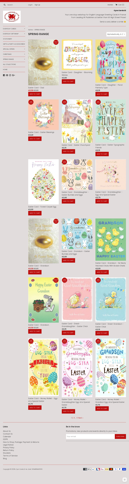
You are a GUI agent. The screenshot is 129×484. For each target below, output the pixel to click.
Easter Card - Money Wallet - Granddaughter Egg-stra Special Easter (76, 402)
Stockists (7, 453)
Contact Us (7, 434)
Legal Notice (8, 445)
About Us (7, 431)
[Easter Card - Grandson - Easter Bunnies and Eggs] (77, 233)
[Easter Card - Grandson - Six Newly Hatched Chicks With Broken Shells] (110, 239)
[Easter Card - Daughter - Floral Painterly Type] (110, 61)
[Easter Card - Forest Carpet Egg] (43, 181)
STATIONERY (7, 39)
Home (30, 30)
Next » (80, 418)
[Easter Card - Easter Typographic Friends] (110, 121)
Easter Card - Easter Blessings (41, 132)
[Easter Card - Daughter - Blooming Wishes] (77, 54)
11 (77, 418)
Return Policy (8, 450)
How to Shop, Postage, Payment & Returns (21, 442)
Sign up (37, 5)
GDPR (5, 439)
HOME (5, 69)
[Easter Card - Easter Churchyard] (77, 121)
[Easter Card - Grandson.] (43, 300)
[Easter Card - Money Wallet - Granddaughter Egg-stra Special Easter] (77, 367)
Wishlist (110, 5)
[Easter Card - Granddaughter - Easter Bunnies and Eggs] (77, 174)
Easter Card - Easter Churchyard (76, 145)
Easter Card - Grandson (38, 266)
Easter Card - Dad (36, 87)
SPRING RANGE (14, 59)
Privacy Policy (8, 447)
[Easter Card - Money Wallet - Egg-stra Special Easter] (43, 367)
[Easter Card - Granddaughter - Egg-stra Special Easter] (110, 174)
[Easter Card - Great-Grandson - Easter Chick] (110, 299)
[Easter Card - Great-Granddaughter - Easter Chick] (77, 299)
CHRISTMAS (14, 54)
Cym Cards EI (20, 469)
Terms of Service (10, 456)
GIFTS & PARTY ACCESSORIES (14, 44)
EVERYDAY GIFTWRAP (14, 34)
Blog (5, 458)
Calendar (7, 436)
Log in (30, 5)
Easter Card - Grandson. (38, 325)
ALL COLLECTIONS (9, 64)
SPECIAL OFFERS (14, 49)
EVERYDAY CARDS (14, 29)
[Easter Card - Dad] (43, 62)
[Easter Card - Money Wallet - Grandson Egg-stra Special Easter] (110, 367)
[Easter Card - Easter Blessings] (43, 114)
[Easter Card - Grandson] (43, 241)
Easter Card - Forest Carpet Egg (42, 207)
